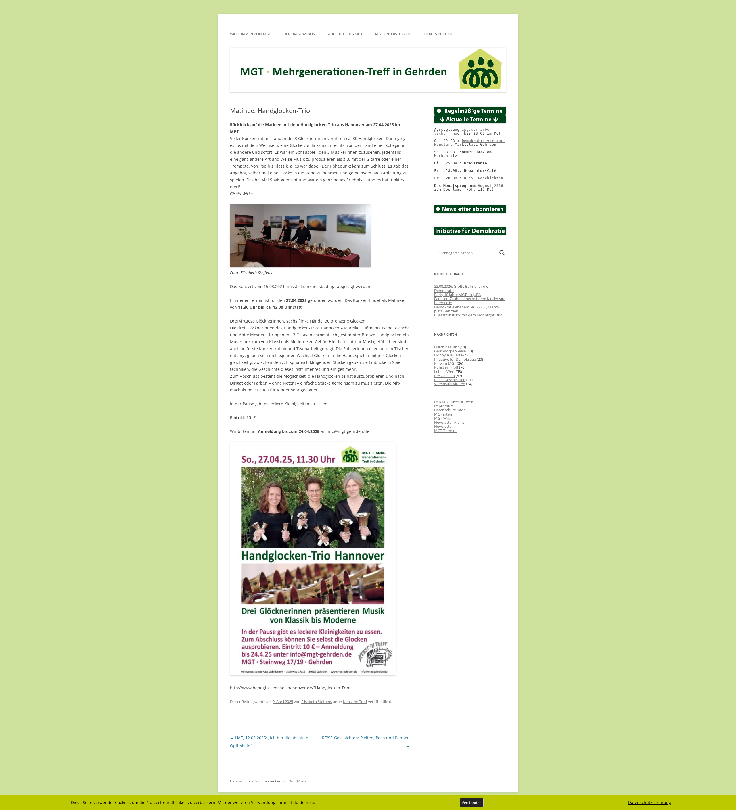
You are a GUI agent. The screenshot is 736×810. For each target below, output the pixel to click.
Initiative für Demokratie (455, 359)
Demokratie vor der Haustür (469, 143)
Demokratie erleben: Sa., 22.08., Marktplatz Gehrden (466, 309)
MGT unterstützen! (393, 34)
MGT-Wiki (442, 418)
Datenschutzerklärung (649, 803)
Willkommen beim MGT (250, 34)
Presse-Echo (444, 375)
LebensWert (444, 371)
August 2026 (490, 185)
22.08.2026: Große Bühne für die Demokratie (461, 288)
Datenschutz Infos (449, 409)
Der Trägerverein (299, 34)
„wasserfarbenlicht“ (464, 131)
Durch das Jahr (446, 347)
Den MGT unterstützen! (454, 401)
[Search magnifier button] (502, 253)
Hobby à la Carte (448, 355)
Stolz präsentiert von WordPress (281, 781)
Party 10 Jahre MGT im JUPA (457, 294)
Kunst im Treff (355, 701)
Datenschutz (240, 781)
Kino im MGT (445, 363)
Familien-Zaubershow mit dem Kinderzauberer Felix (469, 300)
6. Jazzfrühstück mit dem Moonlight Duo (468, 315)
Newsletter (443, 426)
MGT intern (443, 414)
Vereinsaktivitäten (449, 383)
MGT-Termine (445, 430)
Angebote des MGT (345, 34)
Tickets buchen (438, 34)
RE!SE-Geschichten (483, 178)
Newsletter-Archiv (449, 422)
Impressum (444, 405)
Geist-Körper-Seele (450, 351)
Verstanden (472, 802)
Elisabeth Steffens (316, 701)
